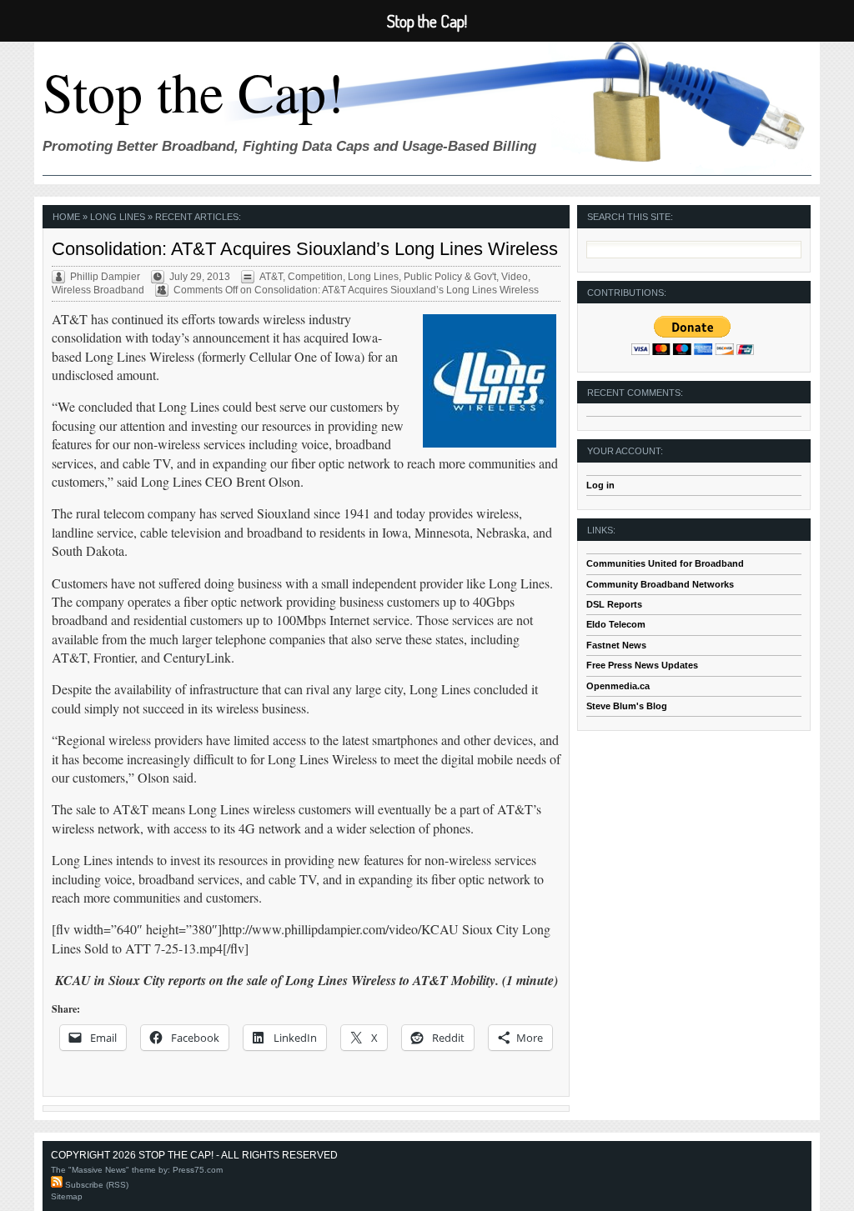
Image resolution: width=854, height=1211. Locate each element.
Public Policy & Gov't (450, 277)
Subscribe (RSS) (95, 1184)
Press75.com (198, 1169)
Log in (600, 485)
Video (514, 277)
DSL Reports (614, 604)
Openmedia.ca (618, 686)
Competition (315, 277)
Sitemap (67, 1196)
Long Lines (373, 277)
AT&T (271, 277)
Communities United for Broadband (665, 563)
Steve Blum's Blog (626, 706)
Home (66, 217)
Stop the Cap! (193, 91)
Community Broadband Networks (660, 584)
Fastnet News (616, 645)
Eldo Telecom (616, 624)
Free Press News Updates (642, 665)
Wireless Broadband (98, 290)
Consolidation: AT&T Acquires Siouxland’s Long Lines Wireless (305, 248)
